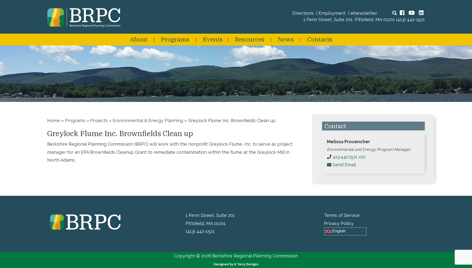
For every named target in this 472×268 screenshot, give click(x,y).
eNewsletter (364, 13)
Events (213, 39)
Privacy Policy (339, 223)
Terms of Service (342, 215)
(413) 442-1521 (410, 19)
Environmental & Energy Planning (148, 120)
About (139, 39)
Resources (249, 39)
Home (53, 120)
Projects (99, 120)
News (286, 39)
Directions (303, 13)
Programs (175, 39)
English (338, 231)
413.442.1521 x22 (349, 156)
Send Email (344, 164)
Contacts (319, 39)
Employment (332, 13)
